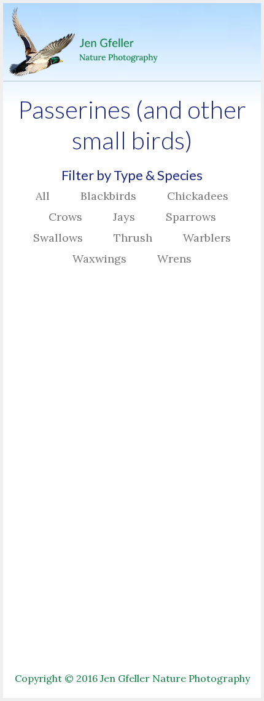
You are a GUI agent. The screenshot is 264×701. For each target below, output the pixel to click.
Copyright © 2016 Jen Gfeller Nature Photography (132, 678)
